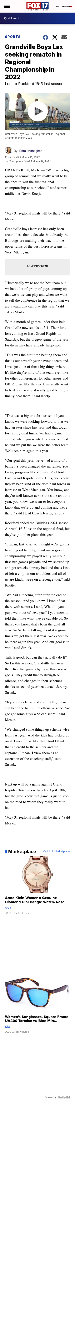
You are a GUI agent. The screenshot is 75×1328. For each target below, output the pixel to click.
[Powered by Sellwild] (64, 1097)
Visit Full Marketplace (56, 851)
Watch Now (63, 6)
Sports (13, 37)
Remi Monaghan (30, 151)
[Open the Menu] (7, 6)
